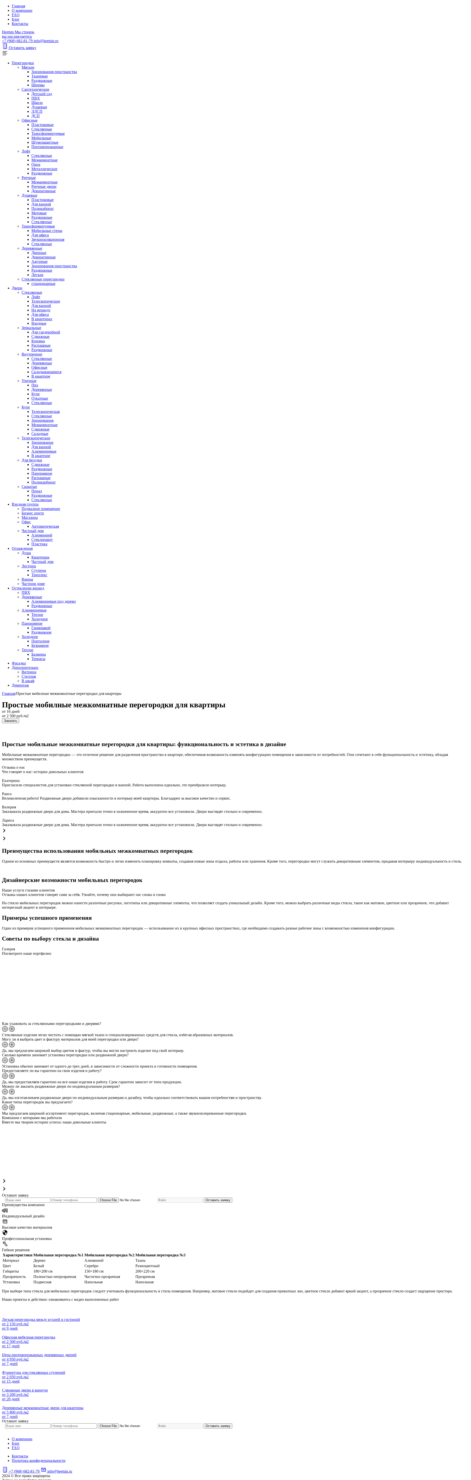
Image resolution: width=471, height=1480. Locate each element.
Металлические (44, 169)
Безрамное (40, 645)
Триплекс (39, 575)
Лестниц (29, 566)
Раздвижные (41, 80)
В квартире (40, 376)
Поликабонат (42, 208)
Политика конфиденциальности (38, 1460)
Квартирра (40, 557)
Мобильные (41, 138)
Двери (17, 288)
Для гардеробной (45, 332)
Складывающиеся (46, 372)
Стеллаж (29, 676)
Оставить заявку (22, 48)
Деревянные (32, 248)
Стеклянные (41, 129)
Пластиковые (42, 125)
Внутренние (32, 354)
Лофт (26, 151)
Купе (35, 394)
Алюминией (41, 535)
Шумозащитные (44, 142)
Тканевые (39, 76)
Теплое (37, 614)
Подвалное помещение (41, 509)
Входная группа (25, 504)
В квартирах (41, 319)
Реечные (29, 178)
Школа (37, 103)
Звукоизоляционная (47, 239)
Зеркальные (31, 328)
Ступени (38, 570)
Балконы (38, 654)
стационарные (43, 283)
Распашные (41, 345)
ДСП (35, 116)
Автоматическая (45, 526)
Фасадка (19, 663)
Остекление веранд (28, 588)
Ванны (27, 579)
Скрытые (29, 487)
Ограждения (22, 548)
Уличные (29, 381)
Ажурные (39, 261)
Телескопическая (45, 411)
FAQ (16, 15)
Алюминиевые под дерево (53, 601)
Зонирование (42, 442)
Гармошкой (41, 628)
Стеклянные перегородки (43, 279)
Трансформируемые (48, 133)
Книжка (38, 341)
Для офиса (40, 235)
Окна (35, 164)
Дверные (38, 253)
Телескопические (45, 301)
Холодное (39, 619)
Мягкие (28, 67)
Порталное (40, 641)
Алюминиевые (43, 451)
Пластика (39, 544)
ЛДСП (36, 111)
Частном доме (33, 584)
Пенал (36, 491)
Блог (16, 19)
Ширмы (38, 85)
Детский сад (41, 94)
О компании (22, 10)
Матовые (39, 213)
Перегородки (23, 63)
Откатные (39, 398)
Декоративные (43, 191)
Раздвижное (41, 632)
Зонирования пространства (54, 72)
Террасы (38, 659)
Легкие (37, 275)
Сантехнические (35, 89)
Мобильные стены (46, 231)
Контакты (20, 24)
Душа (26, 553)
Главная (18, 6)
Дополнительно (25, 667)
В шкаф (28, 681)
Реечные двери (43, 186)
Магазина (30, 517)
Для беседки (32, 460)
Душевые (39, 107)
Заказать (10, 721)
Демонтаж (20, 685)
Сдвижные (40, 336)
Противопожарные (47, 147)
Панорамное (41, 473)
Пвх (34, 385)
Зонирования (42, 420)
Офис (26, 522)
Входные (38, 323)
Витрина (29, 672)
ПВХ (35, 98)
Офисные (30, 120)
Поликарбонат (43, 482)
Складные (39, 434)
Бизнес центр (33, 513)
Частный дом (33, 531)
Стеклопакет (42, 539)
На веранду (41, 310)
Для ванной (41, 204)
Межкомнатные (44, 160)
